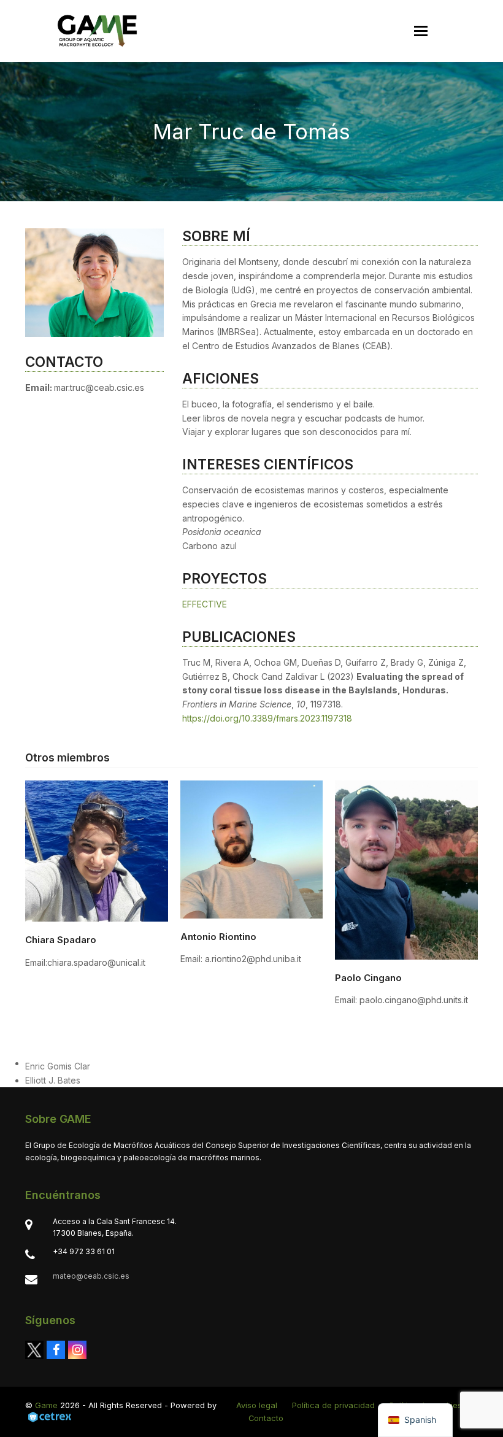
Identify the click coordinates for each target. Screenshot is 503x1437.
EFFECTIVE (204, 604)
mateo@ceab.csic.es (91, 1276)
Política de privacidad (333, 1405)
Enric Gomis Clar (57, 1066)
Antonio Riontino (218, 936)
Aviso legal (256, 1405)
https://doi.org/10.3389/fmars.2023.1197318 (267, 718)
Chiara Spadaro (60, 940)
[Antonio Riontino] (251, 848)
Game (46, 1405)
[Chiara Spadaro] (96, 850)
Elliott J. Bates (52, 1080)
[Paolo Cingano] (406, 869)
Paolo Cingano (368, 978)
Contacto (265, 1418)
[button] (421, 31)
